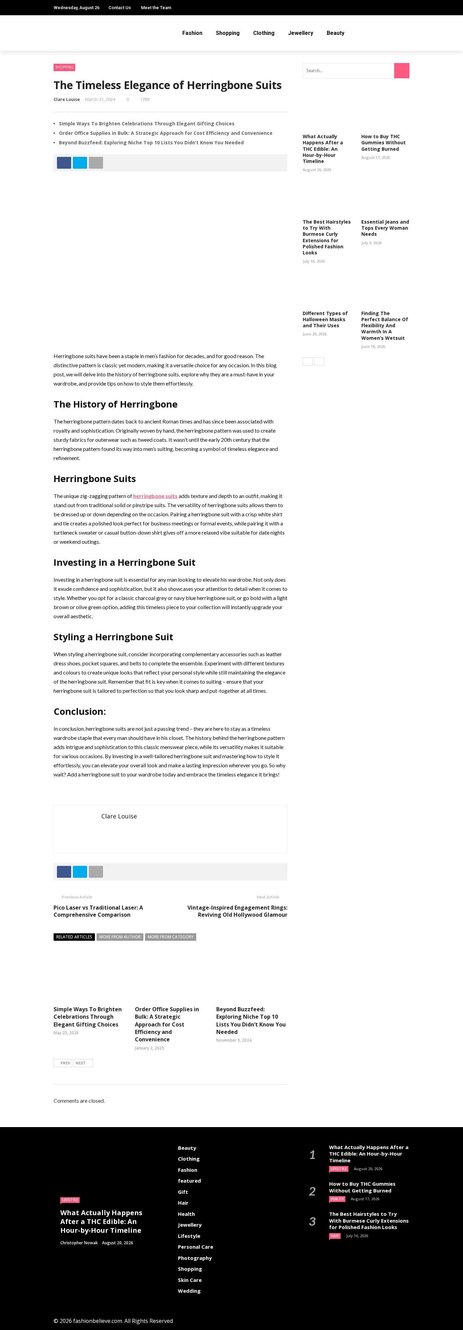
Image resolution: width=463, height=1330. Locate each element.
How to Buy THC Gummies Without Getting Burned (383, 142)
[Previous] (308, 361)
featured (189, 1180)
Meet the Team (156, 7)
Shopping (228, 33)
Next (81, 1062)
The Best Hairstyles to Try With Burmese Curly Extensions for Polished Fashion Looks (327, 237)
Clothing (264, 33)
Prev (65, 1062)
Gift (183, 1191)
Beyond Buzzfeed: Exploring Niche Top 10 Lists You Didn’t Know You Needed (151, 142)
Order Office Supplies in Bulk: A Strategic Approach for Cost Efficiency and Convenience (166, 133)
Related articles (74, 937)
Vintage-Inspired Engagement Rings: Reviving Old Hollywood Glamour (237, 911)
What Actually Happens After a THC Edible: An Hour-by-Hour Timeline (323, 148)
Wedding (189, 1290)
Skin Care (190, 1279)
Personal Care (195, 1246)
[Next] (319, 361)
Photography (195, 1257)
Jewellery (300, 33)
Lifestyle (70, 1200)
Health (186, 1213)
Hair (183, 1202)
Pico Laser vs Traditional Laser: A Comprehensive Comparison (98, 911)
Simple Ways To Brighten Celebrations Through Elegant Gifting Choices (147, 123)
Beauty (335, 33)
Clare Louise (67, 99)
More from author (120, 937)
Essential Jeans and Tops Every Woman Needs (385, 228)
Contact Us (119, 7)
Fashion (192, 33)
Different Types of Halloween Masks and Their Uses (325, 319)
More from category (171, 937)
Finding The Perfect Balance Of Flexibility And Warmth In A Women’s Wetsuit (384, 325)
